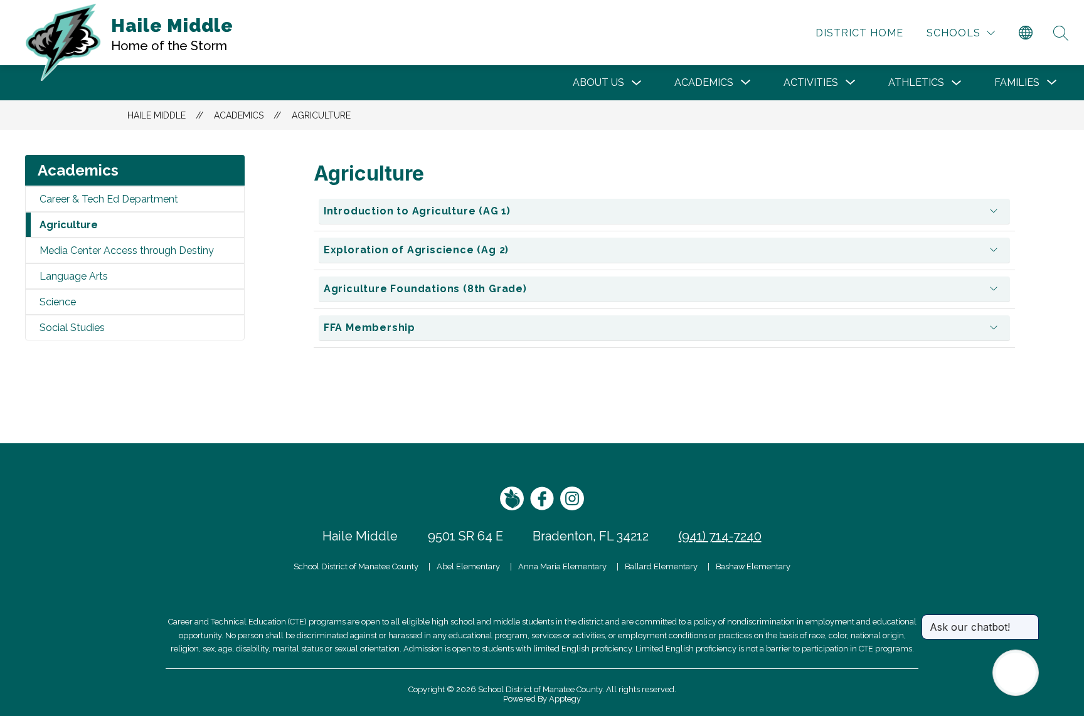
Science (58, 302)
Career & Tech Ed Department (109, 199)
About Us (598, 82)
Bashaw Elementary (753, 566)
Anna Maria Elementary (562, 566)
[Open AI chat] (1016, 673)
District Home (859, 33)
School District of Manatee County (356, 566)
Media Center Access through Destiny (127, 250)
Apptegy (565, 698)
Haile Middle (156, 115)
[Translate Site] (1025, 33)
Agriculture (321, 115)
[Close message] (1029, 620)
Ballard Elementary (661, 566)
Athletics (916, 82)
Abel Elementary (468, 566)
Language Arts (74, 276)
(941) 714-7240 (720, 536)
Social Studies (72, 328)
